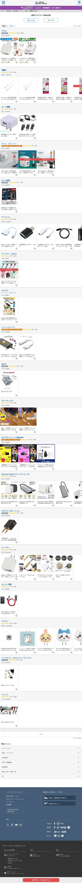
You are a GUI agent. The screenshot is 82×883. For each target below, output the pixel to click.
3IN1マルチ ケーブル (7, 685)
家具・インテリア (7, 753)
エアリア (5, 291)
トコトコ (5, 695)
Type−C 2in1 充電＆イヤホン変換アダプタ (9, 245)
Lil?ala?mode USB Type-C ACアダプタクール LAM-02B (9, 650)
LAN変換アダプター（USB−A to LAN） (45, 245)
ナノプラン (6, 548)
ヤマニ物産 (6, 180)
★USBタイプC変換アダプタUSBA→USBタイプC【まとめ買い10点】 (9, 209)
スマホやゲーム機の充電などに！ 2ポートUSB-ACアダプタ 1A (27, 60)
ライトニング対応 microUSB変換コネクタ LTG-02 (46, 465)
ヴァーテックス (7, 401)
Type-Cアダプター (7, 391)
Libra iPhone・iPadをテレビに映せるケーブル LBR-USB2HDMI (9, 613)
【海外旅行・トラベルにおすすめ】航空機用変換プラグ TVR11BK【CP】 (8, 540)
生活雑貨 (5, 757)
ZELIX (4, 364)
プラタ (4, 31)
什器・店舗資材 (7, 762)
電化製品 (8, 11)
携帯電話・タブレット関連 (20, 11)
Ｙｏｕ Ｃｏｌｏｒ (9, 144)
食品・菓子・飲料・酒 (9, 771)
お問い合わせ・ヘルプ (12, 796)
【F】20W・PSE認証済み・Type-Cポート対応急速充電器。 (9, 172)
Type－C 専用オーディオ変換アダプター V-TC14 (9, 429)
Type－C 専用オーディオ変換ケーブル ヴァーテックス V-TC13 (27, 429)
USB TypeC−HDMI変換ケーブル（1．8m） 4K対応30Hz (64, 246)
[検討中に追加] (16, 62)
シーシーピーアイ (8, 327)
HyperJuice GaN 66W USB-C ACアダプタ (9, 502)
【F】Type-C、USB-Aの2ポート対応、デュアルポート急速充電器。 (46, 172)
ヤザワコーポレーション (11, 511)
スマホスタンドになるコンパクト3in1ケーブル (45, 576)
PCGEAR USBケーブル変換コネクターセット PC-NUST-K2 (27, 136)
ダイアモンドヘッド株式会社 (13, 437)
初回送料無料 (12, 145)
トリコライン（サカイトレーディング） (17, 658)
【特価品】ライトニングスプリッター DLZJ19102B (27, 466)
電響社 (4, 70)
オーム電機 (6, 107)
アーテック (6, 217)
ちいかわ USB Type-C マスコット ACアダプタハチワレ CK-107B (64, 650)
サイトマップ (10, 802)
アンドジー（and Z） (10, 254)
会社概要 (8, 804)
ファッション (6, 748)
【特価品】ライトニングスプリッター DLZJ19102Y (9, 466)
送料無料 (11, 439)
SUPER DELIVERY (12, 810)
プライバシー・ (15, 799)
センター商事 (7, 584)
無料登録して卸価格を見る (41, 880)
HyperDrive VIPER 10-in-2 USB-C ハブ (27, 502)
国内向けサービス (13, 858)
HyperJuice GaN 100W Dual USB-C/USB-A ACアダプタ (46, 503)
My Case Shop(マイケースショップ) (15, 474)
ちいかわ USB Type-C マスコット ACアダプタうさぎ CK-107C (45, 650)
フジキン (5, 621)
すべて (2, 11)
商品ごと (12, 26)
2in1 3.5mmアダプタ (7, 722)
